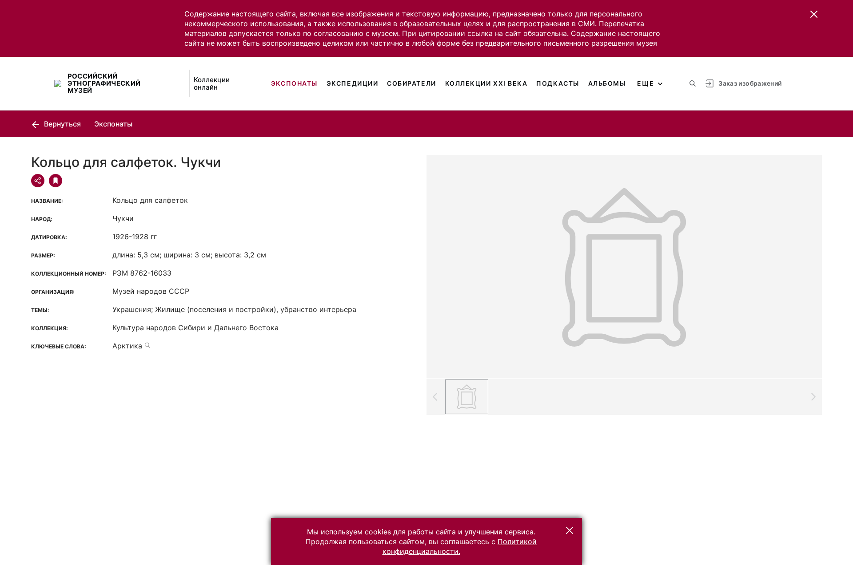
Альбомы (607, 83)
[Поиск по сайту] (692, 83)
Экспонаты (294, 83)
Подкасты (557, 83)
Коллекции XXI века (486, 83)
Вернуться (61, 123)
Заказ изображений (749, 83)
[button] (813, 14)
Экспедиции (352, 83)
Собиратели (411, 83)
